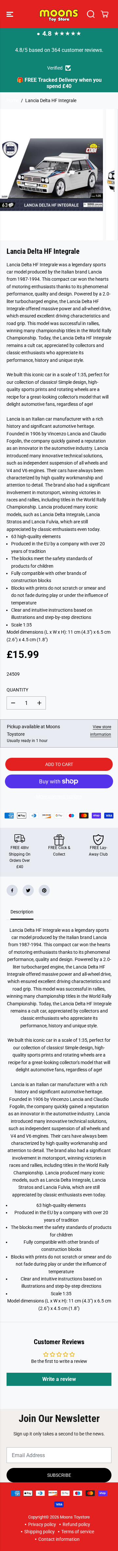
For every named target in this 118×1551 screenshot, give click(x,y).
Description (21, 911)
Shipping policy (39, 1531)
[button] (10, 14)
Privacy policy (42, 1524)
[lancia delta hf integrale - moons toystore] (51, 174)
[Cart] (104, 14)
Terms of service (77, 1531)
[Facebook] (12, 890)
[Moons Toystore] (59, 14)
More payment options (59, 796)
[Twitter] (28, 890)
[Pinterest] (44, 890)
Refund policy (76, 1524)
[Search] (91, 14)
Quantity (17, 689)
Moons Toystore (75, 1517)
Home (13, 100)
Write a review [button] (59, 1379)
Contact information (59, 1539)
